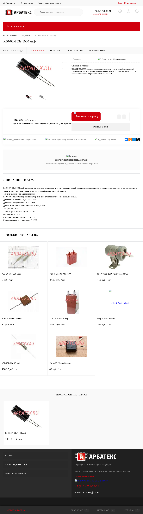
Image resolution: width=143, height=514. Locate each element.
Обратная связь (16, 510)
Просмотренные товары (71, 394)
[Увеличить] (35, 72)
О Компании (9, 3)
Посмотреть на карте (84, 476)
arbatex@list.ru (91, 492)
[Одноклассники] (130, 139)
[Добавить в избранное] (64, 60)
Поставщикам (27, 3)
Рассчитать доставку (76, 139)
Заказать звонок (100, 14)
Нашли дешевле (28, 139)
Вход (120, 3)
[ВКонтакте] (126, 139)
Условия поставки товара (49, 3)
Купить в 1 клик (100, 127)
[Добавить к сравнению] (64, 66)
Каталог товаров (15, 26)
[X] (138, 139)
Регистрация (130, 3)
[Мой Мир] (134, 139)
